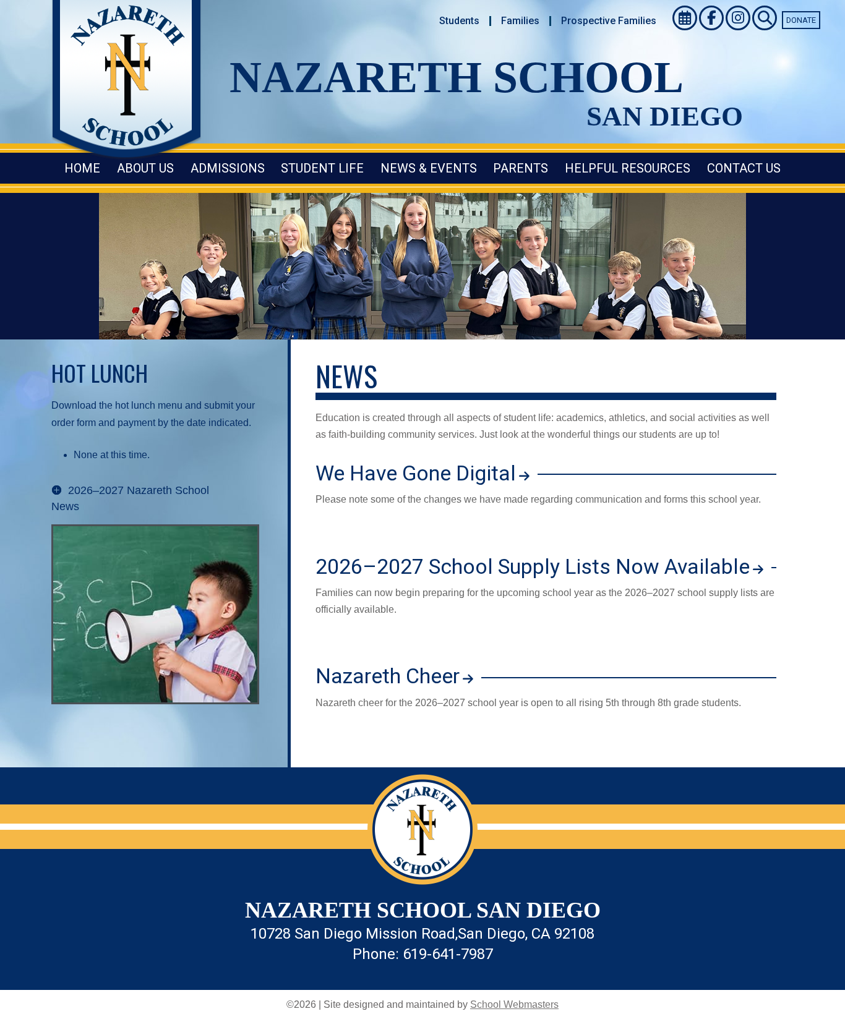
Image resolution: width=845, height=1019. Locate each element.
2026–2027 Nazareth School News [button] (130, 498)
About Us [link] (145, 168)
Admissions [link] (228, 168)
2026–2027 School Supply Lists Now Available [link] (532, 566)
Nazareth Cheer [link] (387, 675)
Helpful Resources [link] (627, 168)
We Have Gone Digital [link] (415, 473)
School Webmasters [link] (514, 1004)
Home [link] (82, 168)
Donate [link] (801, 20)
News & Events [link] (428, 168)
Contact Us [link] (744, 168)
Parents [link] (520, 168)
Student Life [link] (322, 168)
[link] (459, 21)
